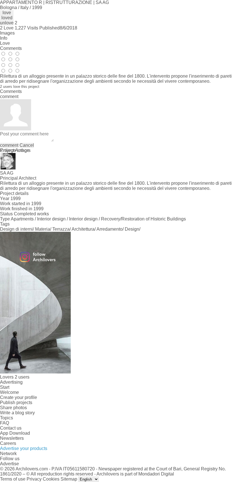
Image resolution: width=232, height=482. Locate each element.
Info (3, 38)
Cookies (51, 479)
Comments (11, 48)
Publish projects (16, 402)
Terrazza (61, 229)
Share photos (13, 407)
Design (132, 229)
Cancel (27, 145)
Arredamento (109, 229)
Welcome (9, 392)
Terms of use (12, 479)
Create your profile (18, 397)
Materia (42, 229)
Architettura (83, 229)
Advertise (9, 463)
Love (5, 43)
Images (7, 33)
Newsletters (12, 438)
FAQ (4, 423)
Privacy (34, 479)
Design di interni (16, 229)
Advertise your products (23, 448)
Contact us (11, 428)
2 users (22, 377)
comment (9, 145)
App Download (15, 433)
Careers (8, 443)
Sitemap (69, 479)
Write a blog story (17, 412)
